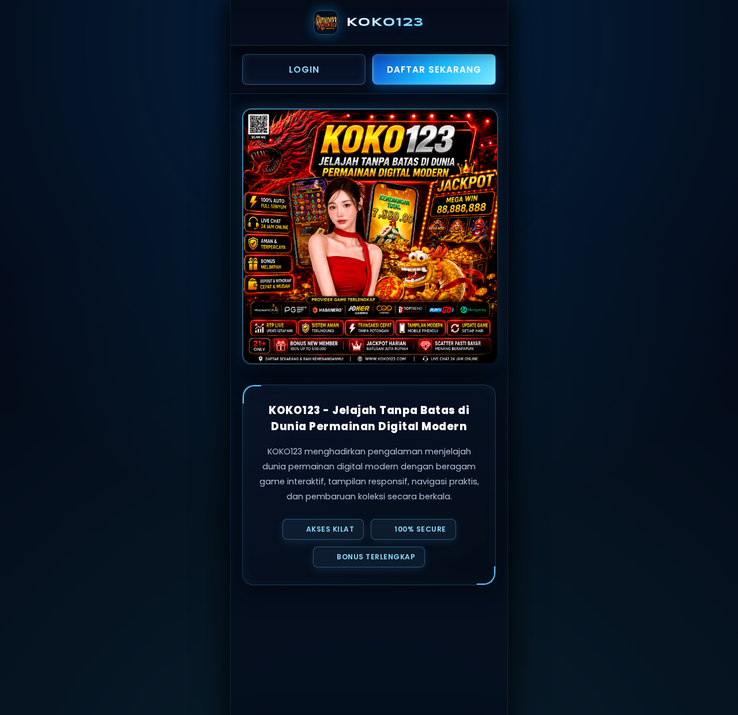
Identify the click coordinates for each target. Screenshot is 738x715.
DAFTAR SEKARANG (434, 69)
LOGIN (304, 69)
